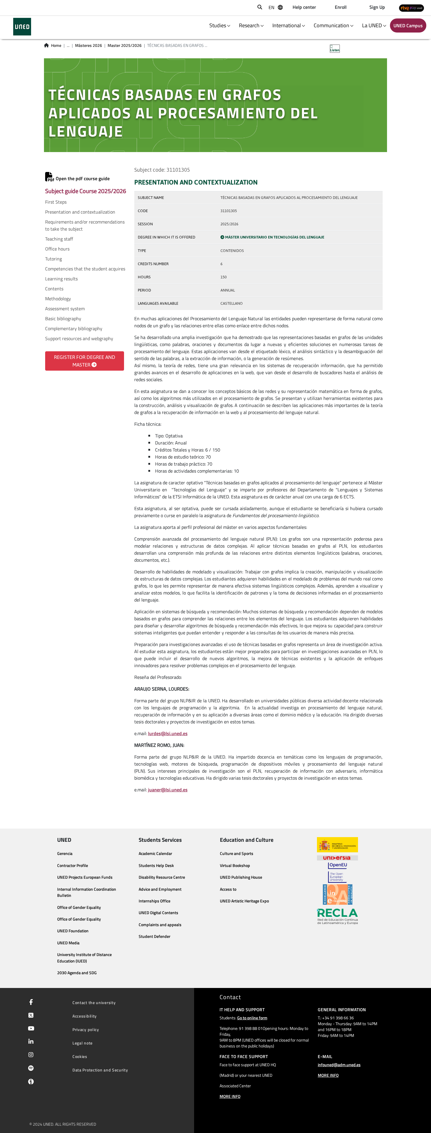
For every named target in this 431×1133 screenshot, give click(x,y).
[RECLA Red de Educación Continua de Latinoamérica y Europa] (337, 916)
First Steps (56, 201)
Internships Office (154, 901)
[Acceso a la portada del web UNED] (22, 26)
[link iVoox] (29, 1083)
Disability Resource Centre (162, 877)
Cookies (79, 1056)
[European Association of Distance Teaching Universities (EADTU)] (337, 894)
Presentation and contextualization (80, 211)
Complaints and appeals (160, 924)
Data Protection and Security (100, 1070)
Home (56, 45)
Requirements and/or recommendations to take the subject (85, 225)
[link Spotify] (29, 1069)
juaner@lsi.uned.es (168, 789)
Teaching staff (59, 238)
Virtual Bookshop (235, 865)
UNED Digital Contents (158, 912)
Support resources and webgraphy (79, 338)
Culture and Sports (236, 853)
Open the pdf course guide (82, 178)
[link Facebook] (29, 1003)
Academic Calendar (155, 853)
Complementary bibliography (73, 328)
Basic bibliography (63, 318)
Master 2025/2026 (125, 45)
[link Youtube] (30, 1029)
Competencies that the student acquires (85, 268)
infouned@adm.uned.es (339, 1065)
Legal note (82, 1043)
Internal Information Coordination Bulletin (86, 892)
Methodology (58, 298)
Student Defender (154, 936)
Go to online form (252, 1018)
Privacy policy (85, 1029)
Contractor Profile (72, 865)
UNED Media (68, 943)
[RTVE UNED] (411, 8)
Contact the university (94, 1002)
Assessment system (65, 308)
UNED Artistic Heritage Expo (244, 901)
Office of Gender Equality (79, 907)
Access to (228, 889)
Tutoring (53, 258)
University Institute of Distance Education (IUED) (84, 957)
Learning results (61, 278)
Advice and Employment (160, 889)
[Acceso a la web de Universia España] (337, 857)
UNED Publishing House (241, 877)
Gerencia (64, 853)
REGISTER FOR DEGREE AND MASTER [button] (84, 361)
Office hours (57, 248)
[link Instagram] (29, 1055)
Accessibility (84, 1016)
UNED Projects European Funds (85, 877)
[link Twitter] (29, 1016)
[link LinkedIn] (29, 1042)
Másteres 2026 (88, 45)
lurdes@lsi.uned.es (168, 733)
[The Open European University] (337, 872)
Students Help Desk (156, 865)
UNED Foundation (73, 931)
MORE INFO (230, 1096)
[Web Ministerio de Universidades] (337, 845)
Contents (54, 288)
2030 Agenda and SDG (77, 973)
